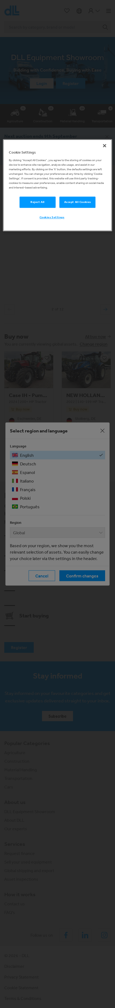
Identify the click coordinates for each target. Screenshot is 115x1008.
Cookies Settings (52, 217)
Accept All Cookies (77, 202)
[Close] (104, 145)
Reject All (37, 202)
